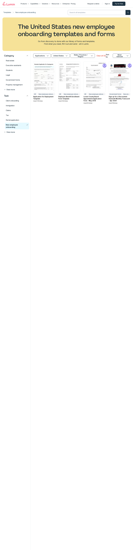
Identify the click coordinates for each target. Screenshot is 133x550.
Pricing (73, 4)
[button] (16, 89)
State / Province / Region (80, 56)
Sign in (107, 4)
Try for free (119, 4)
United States (58, 56)
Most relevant (119, 56)
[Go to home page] (8, 3)
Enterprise (66, 4)
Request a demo (93, 4)
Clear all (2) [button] (101, 56)
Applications (40, 56)
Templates (7, 12)
